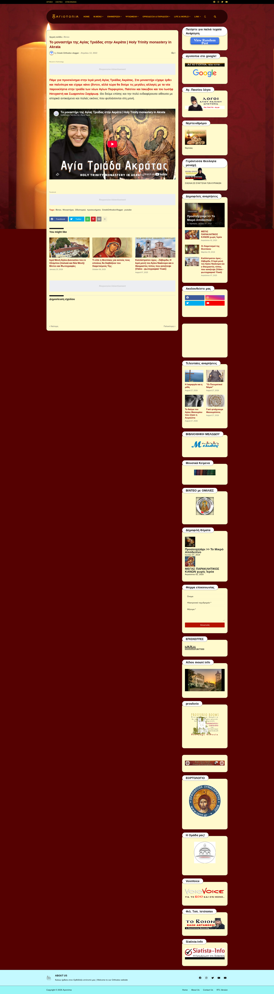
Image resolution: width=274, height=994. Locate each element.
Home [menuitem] (86, 16)
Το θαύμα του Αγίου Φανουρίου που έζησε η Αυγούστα (193, 413)
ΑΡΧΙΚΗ (49, 2)
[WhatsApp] (87, 219)
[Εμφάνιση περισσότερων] (104, 219)
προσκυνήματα (94, 210)
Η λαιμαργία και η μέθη (193, 385)
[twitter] (222, 2)
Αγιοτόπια (67, 990)
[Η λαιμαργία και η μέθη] (194, 376)
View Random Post (205, 40)
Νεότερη (54, 326)
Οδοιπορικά (80, 210)
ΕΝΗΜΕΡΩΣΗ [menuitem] (113, 16)
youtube (128, 210)
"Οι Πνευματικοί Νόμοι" (214, 385)
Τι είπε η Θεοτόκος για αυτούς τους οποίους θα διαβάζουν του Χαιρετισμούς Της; (111, 263)
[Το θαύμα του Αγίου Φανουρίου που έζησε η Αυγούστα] (194, 401)
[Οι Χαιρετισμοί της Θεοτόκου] (192, 249)
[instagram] (218, 2)
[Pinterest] (93, 219)
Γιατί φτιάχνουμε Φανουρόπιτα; (214, 410)
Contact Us (208, 990)
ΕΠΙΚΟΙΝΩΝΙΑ (70, 2)
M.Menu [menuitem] (97, 16)
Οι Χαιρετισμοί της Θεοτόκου (210, 247)
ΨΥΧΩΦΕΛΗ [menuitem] (131, 16)
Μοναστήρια (68, 210)
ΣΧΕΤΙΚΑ (59, 2)
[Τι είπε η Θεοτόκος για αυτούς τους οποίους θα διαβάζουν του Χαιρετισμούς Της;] (112, 248)
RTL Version (222, 990)
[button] (205, 16)
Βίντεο (66, 37)
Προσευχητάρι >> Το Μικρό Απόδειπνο (201, 218)
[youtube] (226, 2)
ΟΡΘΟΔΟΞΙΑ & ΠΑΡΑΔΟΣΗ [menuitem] (155, 16)
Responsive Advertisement (112, 69)
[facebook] (214, 2)
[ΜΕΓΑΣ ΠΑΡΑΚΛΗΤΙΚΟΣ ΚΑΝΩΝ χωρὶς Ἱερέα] (192, 234)
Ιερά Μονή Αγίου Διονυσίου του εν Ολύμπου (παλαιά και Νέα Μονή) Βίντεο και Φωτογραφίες (67, 263)
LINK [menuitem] (196, 16)
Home (185, 990)
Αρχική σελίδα (55, 37)
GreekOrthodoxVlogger (112, 210)
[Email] (99, 219)
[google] (195, 308)
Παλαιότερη (169, 326)
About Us (195, 990)
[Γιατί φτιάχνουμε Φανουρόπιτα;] (215, 401)
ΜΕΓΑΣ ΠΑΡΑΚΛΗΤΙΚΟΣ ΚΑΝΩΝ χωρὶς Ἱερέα (211, 234)
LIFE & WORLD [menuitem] (181, 16)
